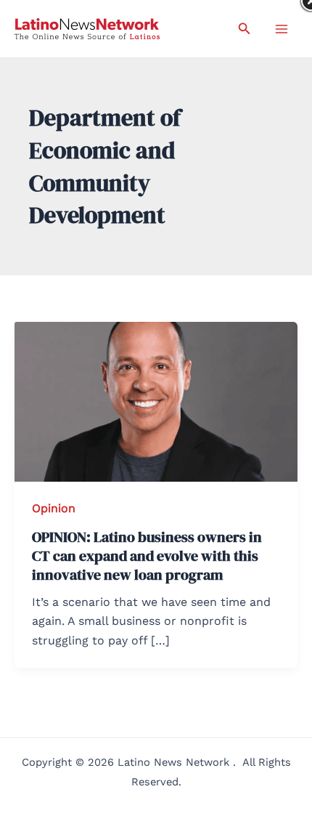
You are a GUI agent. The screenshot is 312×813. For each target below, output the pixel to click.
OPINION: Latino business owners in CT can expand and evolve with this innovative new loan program (147, 556)
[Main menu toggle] (281, 29)
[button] (244, 29)
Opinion (53, 508)
